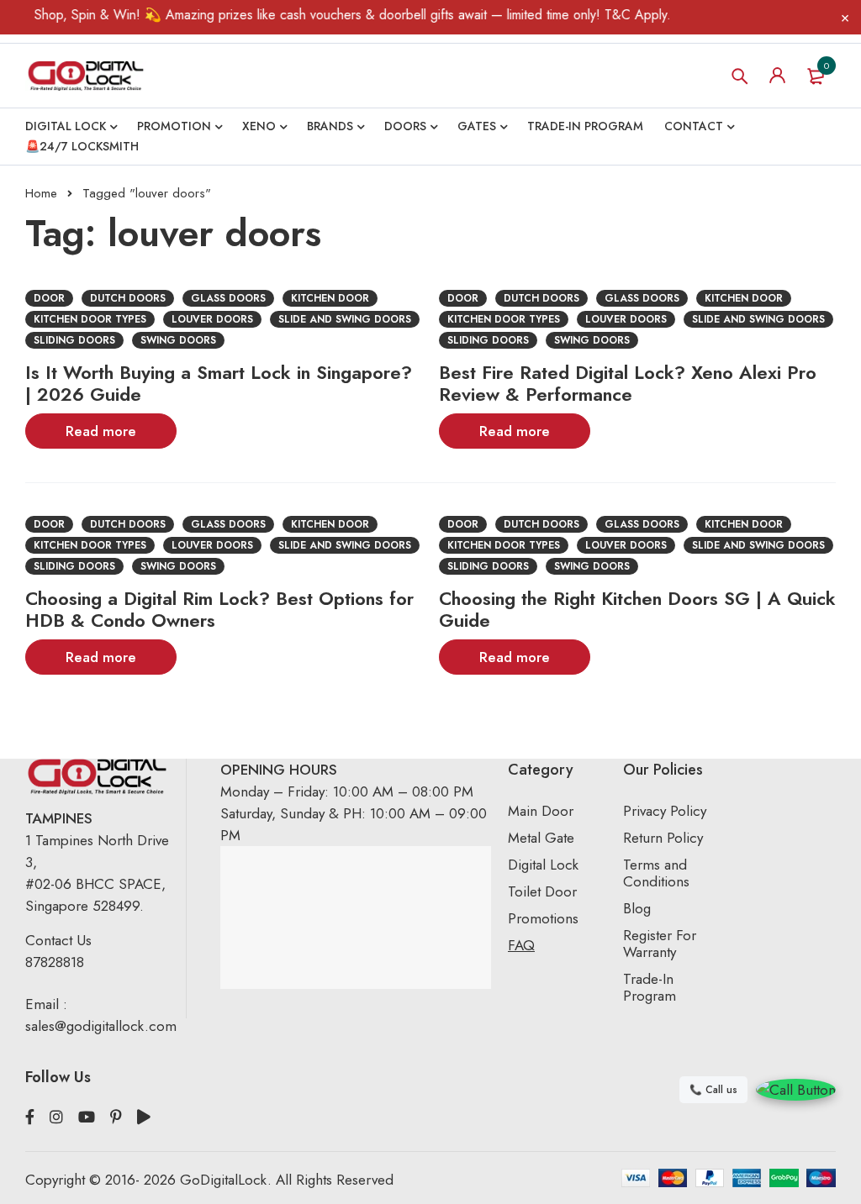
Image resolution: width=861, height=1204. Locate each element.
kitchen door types (90, 319)
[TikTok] (144, 1117)
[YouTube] (86, 1117)
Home (41, 193)
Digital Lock (543, 864)
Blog (637, 908)
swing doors (178, 340)
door (49, 298)
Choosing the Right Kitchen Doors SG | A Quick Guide (637, 609)
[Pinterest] (116, 1117)
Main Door (540, 811)
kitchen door (330, 298)
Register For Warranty (659, 943)
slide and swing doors (344, 319)
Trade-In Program (649, 987)
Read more (101, 431)
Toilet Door (542, 891)
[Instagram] (56, 1117)
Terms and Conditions (656, 872)
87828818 (54, 962)
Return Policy (663, 838)
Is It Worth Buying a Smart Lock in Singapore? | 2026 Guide (218, 383)
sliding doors (74, 340)
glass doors (228, 298)
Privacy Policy (664, 811)
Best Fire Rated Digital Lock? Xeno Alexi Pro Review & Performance (627, 383)
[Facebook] (29, 1117)
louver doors (212, 319)
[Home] (85, 75)
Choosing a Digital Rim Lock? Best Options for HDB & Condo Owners (219, 609)
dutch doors (128, 298)
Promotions (543, 918)
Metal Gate (541, 838)
